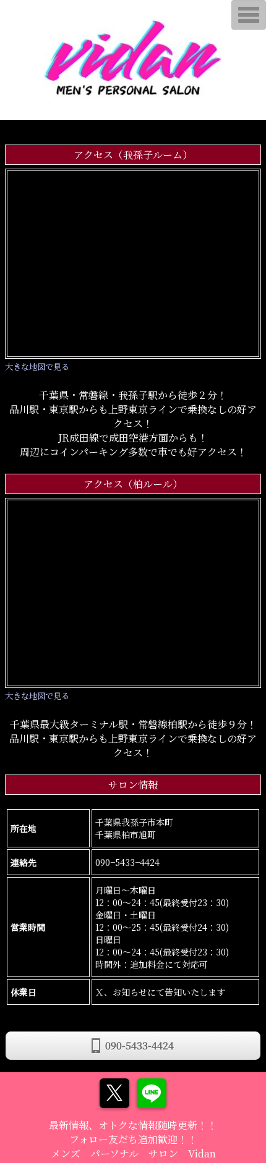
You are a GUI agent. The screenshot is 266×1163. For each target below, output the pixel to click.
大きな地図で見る (37, 366)
